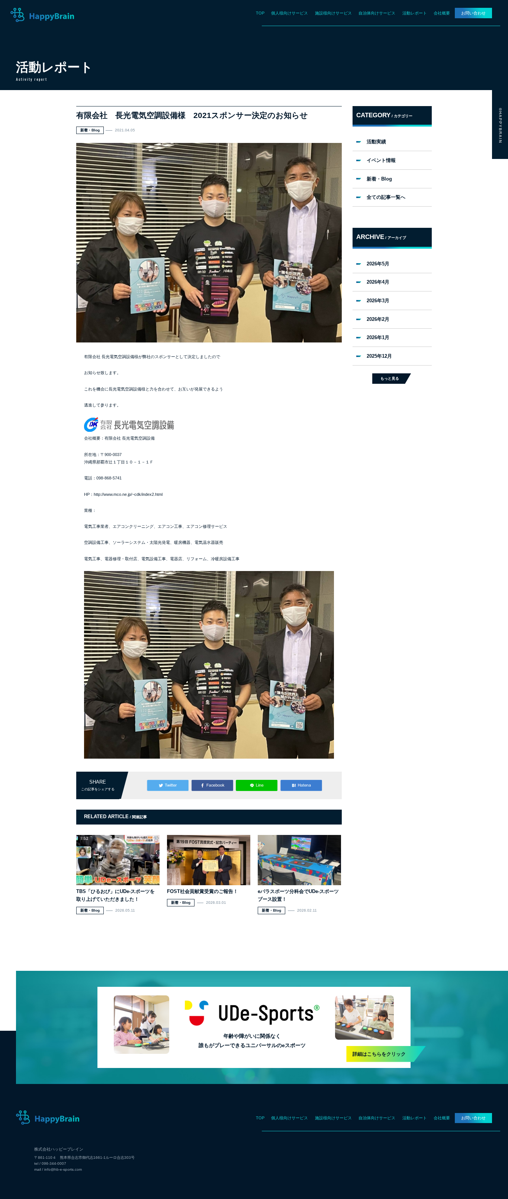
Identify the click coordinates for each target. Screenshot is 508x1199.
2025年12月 (379, 356)
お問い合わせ (473, 13)
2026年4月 (378, 282)
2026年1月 (378, 337)
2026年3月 (378, 300)
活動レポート (414, 13)
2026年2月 (378, 319)
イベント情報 (381, 160)
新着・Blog (379, 179)
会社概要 (442, 13)
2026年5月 (378, 264)
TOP (260, 13)
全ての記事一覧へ (386, 197)
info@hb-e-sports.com (63, 1169)
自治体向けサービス (377, 13)
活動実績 (376, 141)
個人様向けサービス (289, 13)
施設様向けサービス (333, 13)
